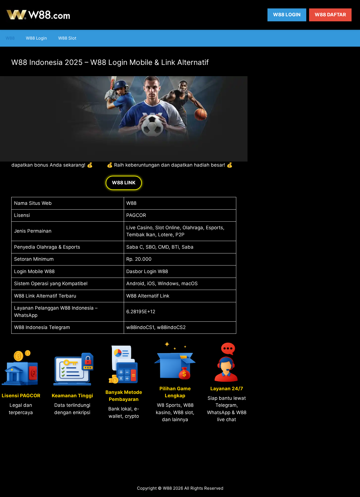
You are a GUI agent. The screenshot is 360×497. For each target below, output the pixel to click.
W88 (10, 38)
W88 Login (287, 14)
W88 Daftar (330, 14)
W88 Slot (67, 38)
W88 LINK (124, 182)
